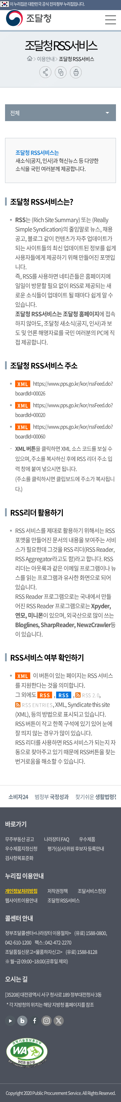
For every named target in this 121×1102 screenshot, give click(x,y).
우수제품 (87, 839)
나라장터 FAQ (56, 839)
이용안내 (45, 59)
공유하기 (45, 72)
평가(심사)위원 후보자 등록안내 (75, 848)
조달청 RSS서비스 (76, 59)
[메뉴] (110, 19)
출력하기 (76, 72)
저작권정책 (57, 890)
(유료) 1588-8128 (81, 951)
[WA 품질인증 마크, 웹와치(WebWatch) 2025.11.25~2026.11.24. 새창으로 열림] (27, 1053)
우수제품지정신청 (21, 848)
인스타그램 (46, 1021)
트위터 (58, 1021)
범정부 (52, 797)
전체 (14, 113)
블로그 (22, 1021)
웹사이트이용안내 (21, 900)
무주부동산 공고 (19, 839)
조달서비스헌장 (92, 890)
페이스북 (34, 1021)
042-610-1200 (18, 942)
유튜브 (10, 1021)
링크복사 (61, 72)
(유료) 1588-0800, (90, 932)
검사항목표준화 (19, 857)
